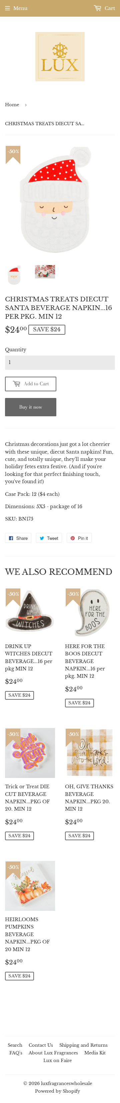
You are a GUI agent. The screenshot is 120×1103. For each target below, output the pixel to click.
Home (12, 105)
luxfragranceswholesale (66, 1083)
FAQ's (15, 1053)
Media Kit (95, 1053)
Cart (109, 8)
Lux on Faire (57, 1060)
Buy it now (30, 407)
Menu (20, 8)
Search (15, 1045)
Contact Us (41, 1045)
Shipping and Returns (83, 1045)
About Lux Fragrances (53, 1053)
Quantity (15, 350)
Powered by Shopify (57, 1091)
